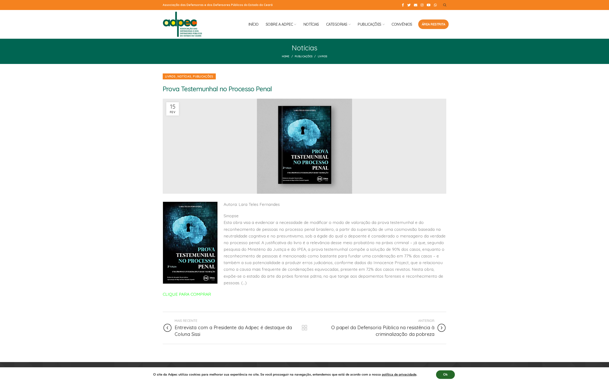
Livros (322, 56)
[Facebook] (403, 5)
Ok (445, 374)
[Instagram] (422, 5)
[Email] (415, 5)
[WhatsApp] (435, 5)
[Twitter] (409, 5)
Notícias (184, 76)
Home (286, 56)
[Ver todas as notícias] (304, 327)
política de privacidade (399, 374)
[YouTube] (428, 5)
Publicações (303, 56)
